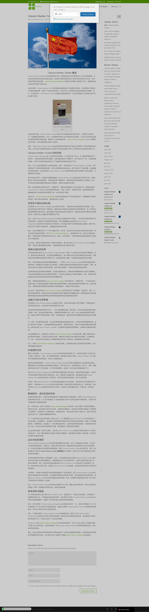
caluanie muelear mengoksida (56, 281)
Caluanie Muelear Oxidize (112, 68)
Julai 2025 (107, 163)
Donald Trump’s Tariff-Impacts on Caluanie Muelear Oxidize (112, 91)
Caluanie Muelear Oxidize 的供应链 (44, 153)
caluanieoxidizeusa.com (37, 19)
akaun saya (114, 6)
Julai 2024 (107, 177)
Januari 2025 (108, 173)
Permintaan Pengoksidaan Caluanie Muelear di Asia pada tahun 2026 (112, 45)
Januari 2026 (108, 156)
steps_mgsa (108, 133)
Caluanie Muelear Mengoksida (54, 81)
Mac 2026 (107, 153)
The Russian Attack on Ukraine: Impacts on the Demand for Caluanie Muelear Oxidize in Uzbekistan (112, 76)
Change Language (88, 14)
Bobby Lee (107, 98)
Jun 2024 (107, 180)
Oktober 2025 (108, 160)
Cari (119, 16)
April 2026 (107, 150)
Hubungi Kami (110, 1)
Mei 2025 (107, 167)
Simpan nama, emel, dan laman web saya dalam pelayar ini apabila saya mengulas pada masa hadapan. (63, 586)
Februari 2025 (108, 170)
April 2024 (107, 184)
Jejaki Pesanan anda (100, 1)
